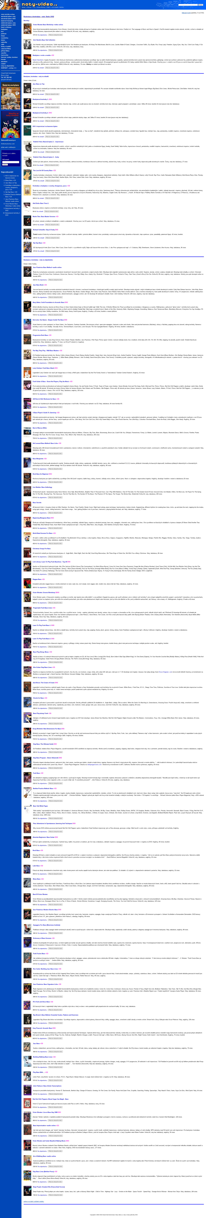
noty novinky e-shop (8, 14)
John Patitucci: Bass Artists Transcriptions (47, 1086)
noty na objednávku (7, 66)
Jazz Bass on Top (11, 183)
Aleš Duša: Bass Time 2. (41, 203)
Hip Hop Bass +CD (11, 192)
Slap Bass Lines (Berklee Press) (43, 1171)
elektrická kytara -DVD (8, 25)
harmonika (4, 55)
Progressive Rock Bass (40, 335)
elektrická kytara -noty (8, 23)
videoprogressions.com (94, 764)
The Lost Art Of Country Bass (42, 170)
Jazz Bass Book (38, 285)
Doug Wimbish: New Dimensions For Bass (47, 729)
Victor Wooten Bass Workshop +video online (48, 24)
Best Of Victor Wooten (40, 894)
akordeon (4, 61)
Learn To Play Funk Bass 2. (42, 638)
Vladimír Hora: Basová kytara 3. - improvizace (48, 142)
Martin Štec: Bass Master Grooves (44, 216)
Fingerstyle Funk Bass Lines (42, 608)
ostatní (3, 64)
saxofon (3, 53)
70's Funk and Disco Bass (41, 1002)
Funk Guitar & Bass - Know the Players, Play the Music (51, 381)
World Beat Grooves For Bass (43, 533)
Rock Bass (36, 850)
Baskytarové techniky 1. (40, 99)
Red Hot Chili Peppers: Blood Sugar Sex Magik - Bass (50, 1099)
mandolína (4, 38)
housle (3, 59)
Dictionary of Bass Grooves (42, 938)
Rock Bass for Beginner (40, 474)
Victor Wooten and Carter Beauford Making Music (49, 1141)
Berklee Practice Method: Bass (43, 788)
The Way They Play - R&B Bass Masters (46, 350)
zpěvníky (4, 42)
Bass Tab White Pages (40, 806)
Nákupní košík (186, 13)
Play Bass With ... (39, 1072)
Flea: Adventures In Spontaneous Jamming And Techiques (53, 823)
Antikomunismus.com (8, 144)
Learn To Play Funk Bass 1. (42, 625)
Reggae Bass (37, 579)
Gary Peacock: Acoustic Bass (43, 1028)
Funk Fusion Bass (39, 953)
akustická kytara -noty (8, 16)
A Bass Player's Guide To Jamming (44, 412)
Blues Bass (37, 879)
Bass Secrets (37, 502)
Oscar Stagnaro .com (165, 672)
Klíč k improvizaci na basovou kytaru (45, 126)
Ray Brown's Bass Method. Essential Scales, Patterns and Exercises (55, 1015)
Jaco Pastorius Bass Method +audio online (47, 267)
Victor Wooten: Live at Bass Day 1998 (45, 1112)
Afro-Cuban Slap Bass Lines (42, 667)
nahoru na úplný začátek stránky (34, 1201)
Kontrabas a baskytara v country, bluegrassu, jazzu (50, 186)
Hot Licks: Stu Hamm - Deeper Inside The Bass (48, 320)
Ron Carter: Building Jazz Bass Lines (45, 969)
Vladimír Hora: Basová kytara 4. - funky (46, 157)
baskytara (4, 29)
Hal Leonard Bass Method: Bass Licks (45, 443)
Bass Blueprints (38, 458)
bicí (2, 31)
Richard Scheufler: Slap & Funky (44, 230)
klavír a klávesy (6, 27)
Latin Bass (36, 866)
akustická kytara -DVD (8, 18)
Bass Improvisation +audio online (44, 1125)
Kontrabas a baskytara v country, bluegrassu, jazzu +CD (13, 187)
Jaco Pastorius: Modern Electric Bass (45, 909)
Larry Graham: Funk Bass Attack (44, 368)
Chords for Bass (38, 698)
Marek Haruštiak (38, 60)
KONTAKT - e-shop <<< (8, 68)
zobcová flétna (6, 48)
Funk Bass (36, 773)
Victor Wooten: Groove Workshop (44, 592)
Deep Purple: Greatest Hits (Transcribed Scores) (49, 1187)
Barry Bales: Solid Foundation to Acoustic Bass (48, 302)
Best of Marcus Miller (40, 428)
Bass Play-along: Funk (40, 713)
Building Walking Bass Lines (43, 1057)
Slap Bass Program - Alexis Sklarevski (46, 758)
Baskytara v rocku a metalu (42, 55)
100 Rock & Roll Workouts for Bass (44, 399)
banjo (3, 36)
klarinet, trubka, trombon (9, 57)
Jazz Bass (36, 1043)
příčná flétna (5, 51)
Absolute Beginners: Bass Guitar (44, 837)
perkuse (3, 33)
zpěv (2, 44)
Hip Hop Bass (37, 243)
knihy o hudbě (6, 46)
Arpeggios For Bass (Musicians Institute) (46, 925)
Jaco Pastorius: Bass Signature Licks (45, 984)
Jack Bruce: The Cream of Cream (44, 682)
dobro (3, 40)
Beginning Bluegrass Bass (41, 518)
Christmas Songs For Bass (42, 548)
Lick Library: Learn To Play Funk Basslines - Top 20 (50, 562)
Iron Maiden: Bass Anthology (42, 487)
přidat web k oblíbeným (8, 147)
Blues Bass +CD (10, 180)
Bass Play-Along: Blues (41, 652)
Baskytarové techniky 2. (40, 113)
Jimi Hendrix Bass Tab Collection (44, 40)
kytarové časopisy (7, 21)
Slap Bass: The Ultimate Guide (43, 744)
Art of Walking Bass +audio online (44, 1156)
